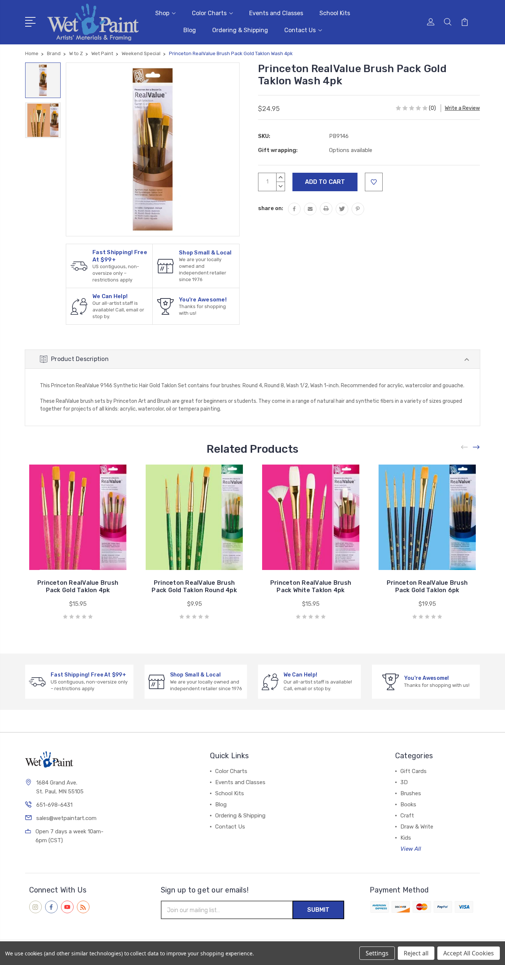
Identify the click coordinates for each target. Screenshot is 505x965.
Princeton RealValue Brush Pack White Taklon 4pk (310, 586)
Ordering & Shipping (240, 30)
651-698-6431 (54, 805)
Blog (189, 30)
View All (410, 849)
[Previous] (464, 447)
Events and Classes (276, 13)
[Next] (476, 447)
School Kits (334, 13)
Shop (162, 13)
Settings (377, 953)
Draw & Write (416, 826)
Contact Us (300, 30)
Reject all (416, 953)
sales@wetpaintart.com (66, 818)
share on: (270, 208)
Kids (405, 837)
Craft (407, 815)
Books (408, 804)
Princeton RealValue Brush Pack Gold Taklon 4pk (77, 586)
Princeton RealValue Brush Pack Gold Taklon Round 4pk (194, 586)
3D (404, 782)
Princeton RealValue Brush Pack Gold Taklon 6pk (427, 586)
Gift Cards (413, 771)
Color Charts (209, 13)
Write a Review (462, 108)
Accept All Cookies (468, 953)
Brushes (410, 793)
